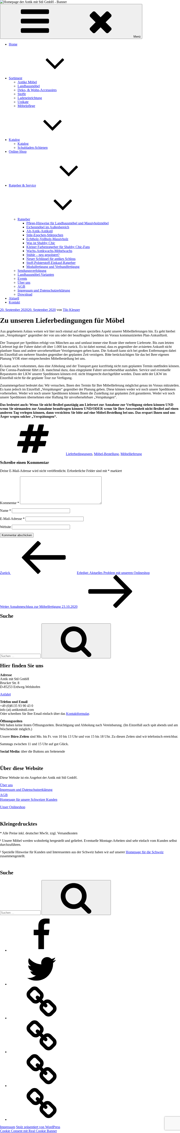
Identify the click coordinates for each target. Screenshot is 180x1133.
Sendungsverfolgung (32, 270)
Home (13, 44)
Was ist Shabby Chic (40, 243)
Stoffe (22, 94)
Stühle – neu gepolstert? (42, 255)
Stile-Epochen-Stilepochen (44, 235)
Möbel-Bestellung (106, 454)
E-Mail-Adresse (12, 519)
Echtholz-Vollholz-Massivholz (47, 239)
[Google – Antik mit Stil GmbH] (42, 1018)
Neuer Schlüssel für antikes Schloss (51, 259)
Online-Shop (18, 151)
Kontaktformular (77, 713)
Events (22, 278)
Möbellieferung (131, 454)
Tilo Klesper (71, 310)
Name (5, 510)
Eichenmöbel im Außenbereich (47, 227)
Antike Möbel (27, 82)
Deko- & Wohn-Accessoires (37, 90)
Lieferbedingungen (79, 454)
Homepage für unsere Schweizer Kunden (28, 799)
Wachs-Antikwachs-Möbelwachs (49, 251)
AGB (21, 286)
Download (25, 294)
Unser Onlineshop (12, 807)
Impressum (7, 1127)
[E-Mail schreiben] (42, 1086)
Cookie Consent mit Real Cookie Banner (28, 1131)
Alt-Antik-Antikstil (39, 231)
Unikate (23, 102)
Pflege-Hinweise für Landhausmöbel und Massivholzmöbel (67, 223)
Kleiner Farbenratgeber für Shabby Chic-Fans (58, 247)
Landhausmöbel (29, 86)
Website (5, 527)
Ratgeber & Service (22, 185)
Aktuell (14, 298)
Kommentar (9, 503)
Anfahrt (5, 694)
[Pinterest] (42, 1052)
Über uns (24, 282)
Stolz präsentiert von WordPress (38, 1127)
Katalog (14, 140)
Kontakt (14, 302)
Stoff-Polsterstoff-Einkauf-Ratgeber (51, 263)
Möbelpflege (26, 106)
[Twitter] (42, 984)
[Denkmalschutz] (42, 1119)
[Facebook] (42, 950)
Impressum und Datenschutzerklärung (44, 290)
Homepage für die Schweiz (145, 852)
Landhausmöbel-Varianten (36, 274)
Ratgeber (24, 219)
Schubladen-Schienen (33, 147)
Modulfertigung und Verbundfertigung (52, 267)
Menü (136, 36)
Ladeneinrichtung (30, 98)
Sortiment (15, 78)
